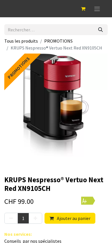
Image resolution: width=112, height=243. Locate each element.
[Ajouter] (35, 218)
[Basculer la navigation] (97, 8)
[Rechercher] (100, 29)
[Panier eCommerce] (83, 8)
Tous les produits (21, 41)
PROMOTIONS (58, 41)
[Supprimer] (11, 218)
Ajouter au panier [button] (73, 218)
